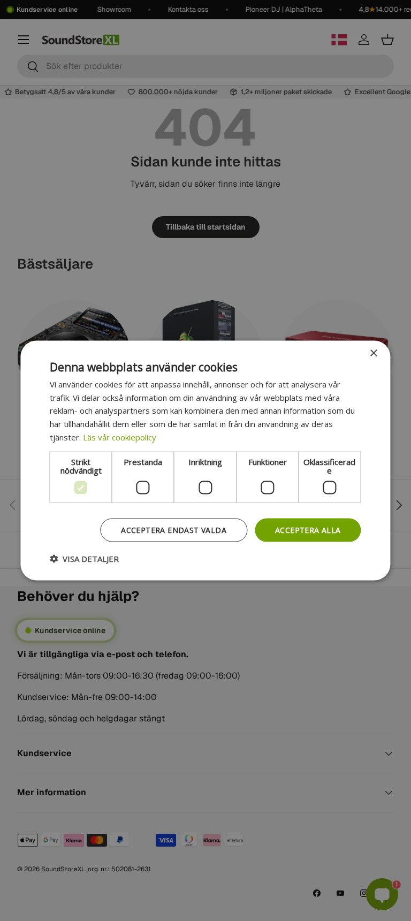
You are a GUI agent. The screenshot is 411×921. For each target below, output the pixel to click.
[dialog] (205, 460)
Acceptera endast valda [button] (173, 529)
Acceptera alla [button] (308, 529)
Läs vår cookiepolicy (119, 436)
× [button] (373, 353)
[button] (84, 559)
